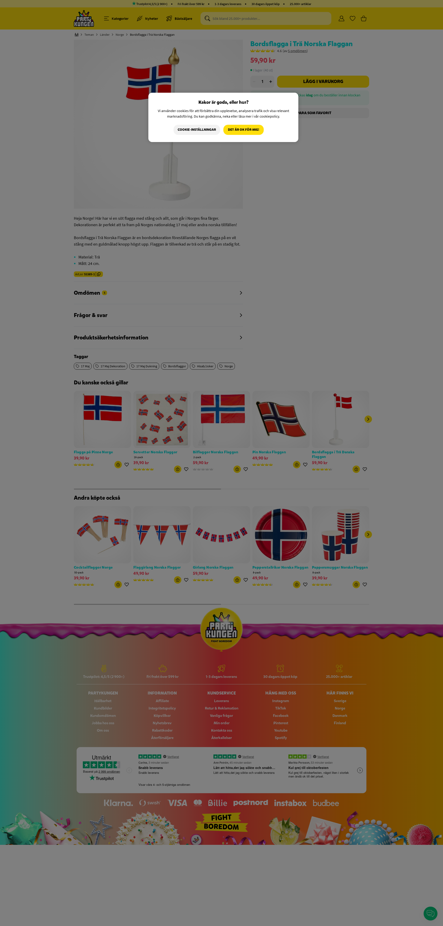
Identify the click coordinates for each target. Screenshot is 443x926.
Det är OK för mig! (243, 130)
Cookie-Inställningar (197, 130)
